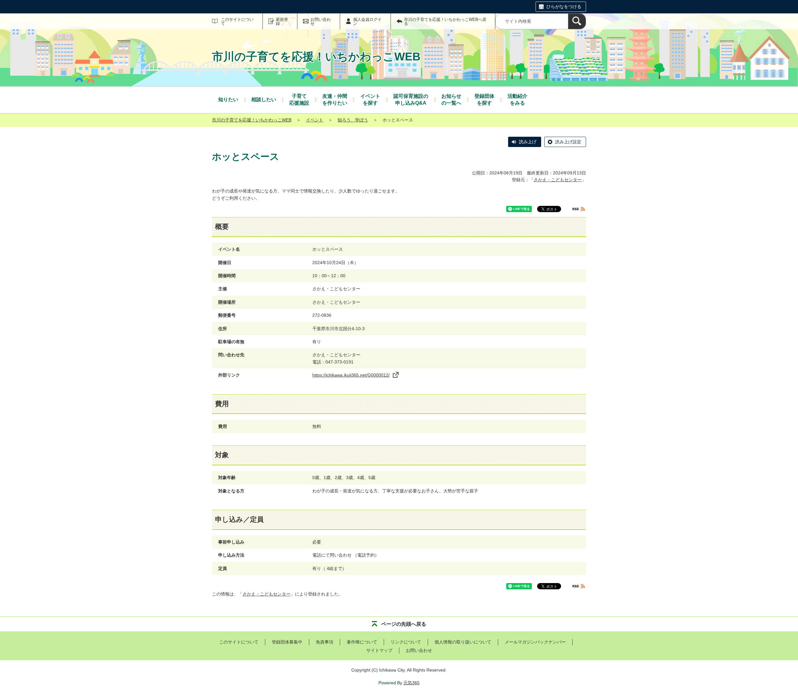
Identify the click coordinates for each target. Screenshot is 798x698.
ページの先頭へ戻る (403, 624)
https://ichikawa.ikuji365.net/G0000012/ (351, 375)
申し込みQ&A (410, 99)
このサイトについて (237, 21)
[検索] (577, 21)
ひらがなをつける (563, 6)
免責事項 (324, 641)
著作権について (362, 641)
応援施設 (299, 99)
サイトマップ (379, 650)
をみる (517, 99)
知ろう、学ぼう (353, 119)
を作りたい (334, 99)
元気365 (411, 682)
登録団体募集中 (287, 641)
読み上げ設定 (568, 141)
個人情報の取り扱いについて (463, 641)
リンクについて (406, 641)
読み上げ (527, 141)
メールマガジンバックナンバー (535, 641)
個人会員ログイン (367, 21)
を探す (370, 99)
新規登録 (282, 21)
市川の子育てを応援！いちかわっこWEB (251, 119)
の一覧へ (451, 99)
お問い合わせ (320, 21)
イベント (314, 119)
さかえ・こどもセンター (558, 179)
